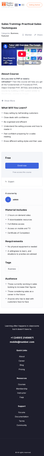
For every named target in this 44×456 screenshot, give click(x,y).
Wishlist (28, 35)
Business (14, 33)
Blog (22, 365)
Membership (21, 389)
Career (22, 361)
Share (39, 35)
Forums (21, 412)
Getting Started (34, 5)
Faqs (22, 397)
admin (15, 199)
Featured (5, 36)
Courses (21, 384)
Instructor (21, 393)
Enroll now (22, 166)
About (22, 356)
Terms (22, 421)
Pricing (22, 369)
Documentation (22, 416)
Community (22, 425)
